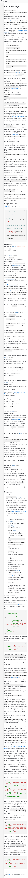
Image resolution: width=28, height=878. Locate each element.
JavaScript (13, 206)
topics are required (11, 285)
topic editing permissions (18, 116)
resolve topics (11, 21)
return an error (15, 134)
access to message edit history (18, 511)
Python (7, 206)
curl (20, 206)
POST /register (10, 279)
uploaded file (11, 576)
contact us (9, 874)
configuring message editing (13, 26)
